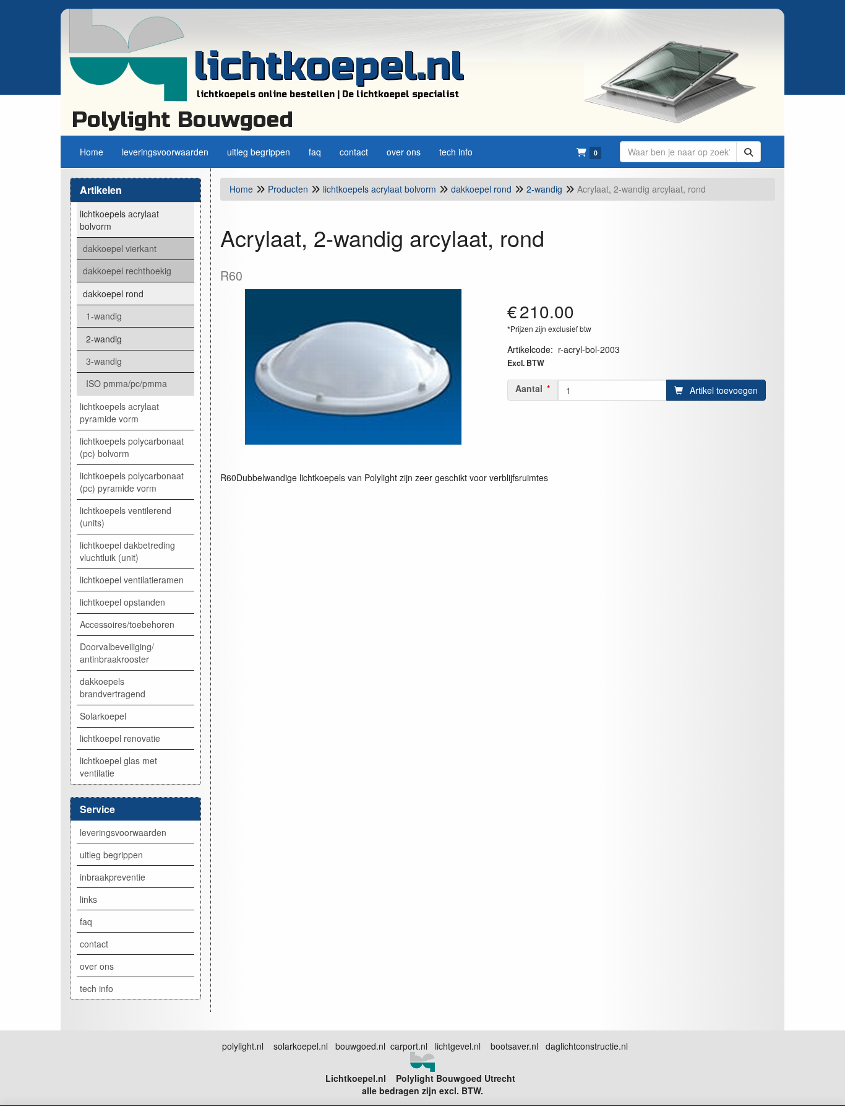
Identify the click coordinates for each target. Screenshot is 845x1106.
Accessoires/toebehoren (127, 624)
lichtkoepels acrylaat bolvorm (119, 219)
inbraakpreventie (112, 877)
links (88, 899)
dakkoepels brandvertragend (112, 687)
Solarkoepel (103, 716)
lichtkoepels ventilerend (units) (125, 516)
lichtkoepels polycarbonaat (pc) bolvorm (132, 447)
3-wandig (104, 361)
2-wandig (104, 339)
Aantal (529, 388)
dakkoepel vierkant (120, 248)
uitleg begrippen (111, 854)
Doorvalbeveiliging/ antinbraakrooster (117, 652)
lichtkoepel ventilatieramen (132, 579)
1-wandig (104, 316)
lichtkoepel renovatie (120, 738)
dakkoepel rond (113, 293)
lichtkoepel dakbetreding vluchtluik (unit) (127, 551)
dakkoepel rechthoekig (127, 270)
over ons (97, 966)
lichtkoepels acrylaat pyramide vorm (119, 412)
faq (86, 921)
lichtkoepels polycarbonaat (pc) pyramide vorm (132, 481)
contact (94, 944)
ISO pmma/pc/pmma (126, 383)
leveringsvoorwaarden (123, 832)
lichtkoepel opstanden (122, 602)
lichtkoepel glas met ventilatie (118, 766)
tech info (96, 988)
